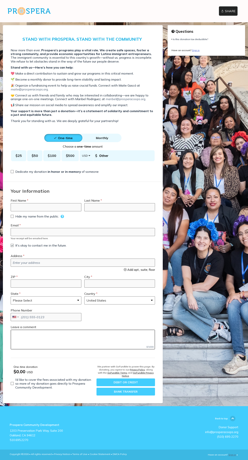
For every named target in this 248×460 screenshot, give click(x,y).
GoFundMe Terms (117, 372)
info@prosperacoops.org (221, 432)
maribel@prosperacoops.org (125, 99)
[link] (29, 11)
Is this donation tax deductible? (190, 39)
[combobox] (15, 317)
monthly (102, 138)
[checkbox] (55, 171)
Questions (184, 31)
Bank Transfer (126, 391)
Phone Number (21, 310)
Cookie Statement (100, 454)
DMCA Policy (120, 454)
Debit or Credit (126, 382)
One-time (65, 138)
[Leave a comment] (83, 339)
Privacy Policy (137, 369)
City (87, 277)
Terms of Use (79, 454)
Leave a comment (23, 327)
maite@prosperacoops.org (29, 89)
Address (16, 256)
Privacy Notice (62, 454)
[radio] (65, 138)
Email (15, 225)
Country (89, 294)
